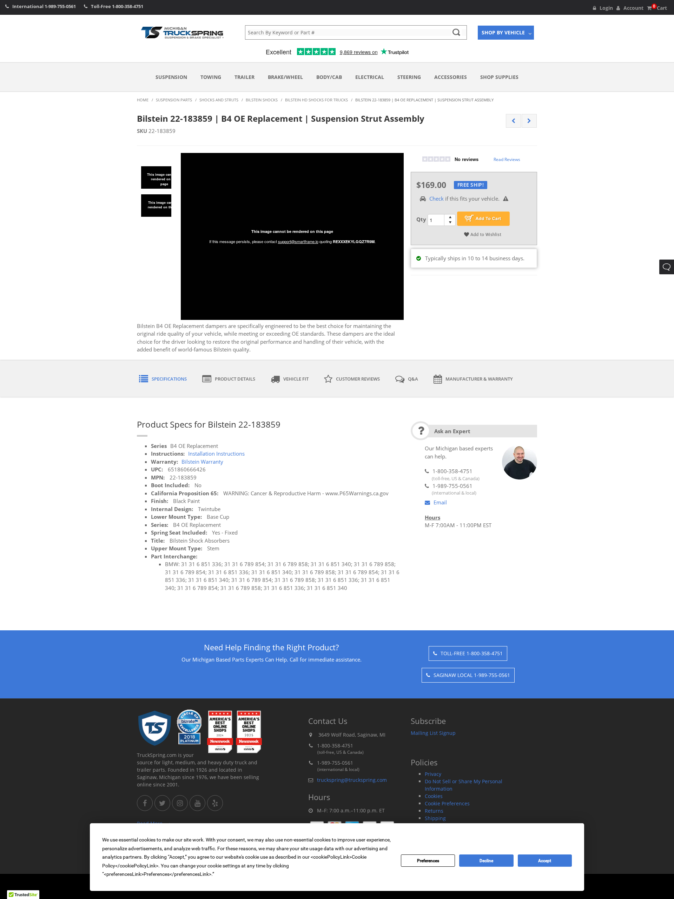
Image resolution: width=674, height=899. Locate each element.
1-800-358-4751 (127, 6)
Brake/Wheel (285, 77)
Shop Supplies (499, 77)
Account (633, 8)
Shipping (435, 818)
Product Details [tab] (235, 379)
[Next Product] (529, 121)
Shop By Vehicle (503, 32)
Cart (660, 8)
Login (606, 8)
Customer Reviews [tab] (358, 379)
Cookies (434, 796)
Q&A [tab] (413, 379)
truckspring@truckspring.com (352, 780)
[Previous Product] (513, 121)
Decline (486, 860)
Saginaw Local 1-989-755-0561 (472, 675)
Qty (421, 219)
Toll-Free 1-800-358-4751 (472, 653)
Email (440, 502)
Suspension (171, 77)
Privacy (433, 774)
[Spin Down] (450, 223)
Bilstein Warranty (202, 461)
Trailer (244, 77)
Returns (434, 810)
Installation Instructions (216, 453)
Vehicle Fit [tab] (296, 379)
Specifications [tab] (169, 379)
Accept (544, 860)
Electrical (369, 77)
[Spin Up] (450, 217)
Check (436, 198)
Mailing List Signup (433, 733)
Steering (409, 77)
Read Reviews (507, 159)
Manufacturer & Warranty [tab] (479, 379)
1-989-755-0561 (60, 6)
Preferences (428, 860)
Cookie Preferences (447, 803)
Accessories (450, 77)
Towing (210, 77)
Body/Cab (329, 77)
